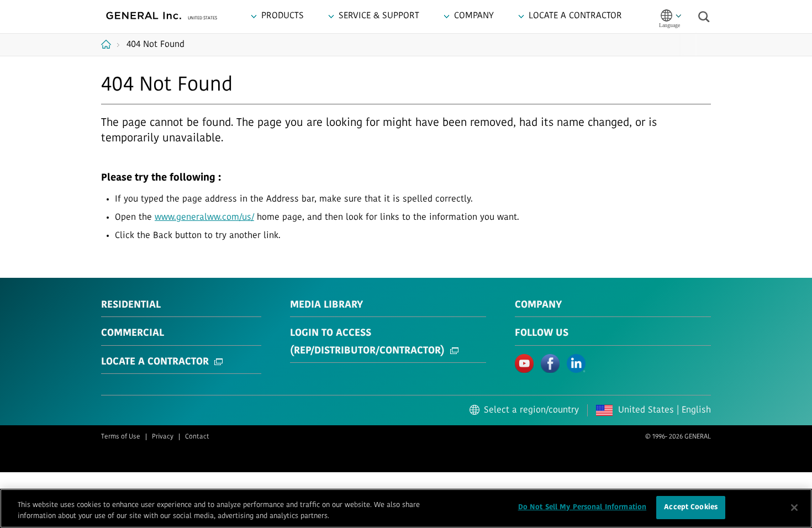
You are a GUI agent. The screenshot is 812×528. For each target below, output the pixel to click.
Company (538, 305)
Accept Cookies (691, 507)
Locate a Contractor (155, 362)
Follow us (541, 334)
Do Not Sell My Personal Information (582, 507)
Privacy (162, 437)
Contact (197, 437)
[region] (406, 508)
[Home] (110, 44)
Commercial (132, 334)
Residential (131, 305)
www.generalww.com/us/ (204, 217)
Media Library (326, 305)
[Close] (794, 507)
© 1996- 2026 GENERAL (678, 437)
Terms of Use (120, 437)
